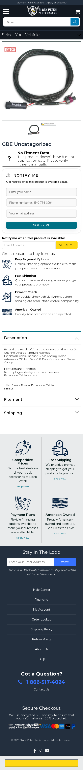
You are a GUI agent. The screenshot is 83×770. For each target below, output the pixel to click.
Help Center (41, 590)
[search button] (75, 21)
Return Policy (41, 639)
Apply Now (22, 537)
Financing (41, 599)
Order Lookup (41, 619)
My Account (41, 609)
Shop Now (23, 486)
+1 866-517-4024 (44, 682)
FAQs (41, 659)
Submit (65, 561)
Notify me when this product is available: (33, 238)
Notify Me (26, 175)
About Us (41, 649)
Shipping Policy (41, 629)
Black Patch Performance (35, 739)
